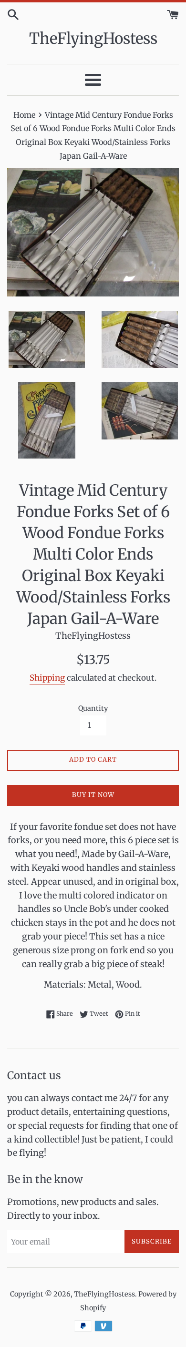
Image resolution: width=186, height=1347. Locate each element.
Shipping (47, 678)
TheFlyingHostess (93, 38)
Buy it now (93, 795)
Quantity (93, 708)
